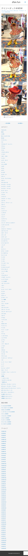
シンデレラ (3, 212)
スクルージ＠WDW (5, 417)
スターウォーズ (4, 230)
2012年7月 (3, 512)
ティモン (3, 261)
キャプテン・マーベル (5, 188)
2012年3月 (3, 516)
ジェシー (3, 216)
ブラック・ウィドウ (5, 309)
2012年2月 (3, 518)
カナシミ (3, 176)
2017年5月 (3, 459)
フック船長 (3, 299)
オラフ (2, 170)
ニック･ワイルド (4, 279)
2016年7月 (3, 467)
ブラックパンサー (5, 307)
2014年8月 (3, 491)
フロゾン (3, 305)
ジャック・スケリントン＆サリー (8, 222)
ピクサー (3, 293)
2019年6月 (3, 435)
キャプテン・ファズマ (5, 186)
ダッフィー (3, 249)
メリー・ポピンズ (5, 343)
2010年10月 (3, 540)
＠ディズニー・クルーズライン (7, 392)
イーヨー (3, 154)
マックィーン (4, 325)
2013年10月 (3, 502)
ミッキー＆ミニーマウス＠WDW (8, 411)
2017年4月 (3, 461)
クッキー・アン (4, 192)
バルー (2, 285)
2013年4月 (3, 504)
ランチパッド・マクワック (6, 358)
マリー (2, 331)
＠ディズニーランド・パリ (6, 390)
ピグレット (3, 295)
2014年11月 (3, 487)
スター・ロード (4, 232)
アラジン (3, 146)
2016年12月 (3, 463)
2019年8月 (3, 433)
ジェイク (3, 214)
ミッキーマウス (4, 335)
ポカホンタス (4, 323)
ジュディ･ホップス (5, 224)
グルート (3, 204)
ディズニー (4, 10)
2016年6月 (3, 469)
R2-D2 (2, 138)
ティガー (3, 259)
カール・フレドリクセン (6, 178)
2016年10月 (3, 465)
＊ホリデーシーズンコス (6, 380)
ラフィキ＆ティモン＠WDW (7, 407)
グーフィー (3, 206)
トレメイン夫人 (4, 271)
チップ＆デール (4, 253)
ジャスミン (3, 220)
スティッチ (3, 234)
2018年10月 (3, 441)
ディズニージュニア (5, 267)
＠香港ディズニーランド (6, 398)
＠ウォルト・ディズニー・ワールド (8, 386)
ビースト (3, 291)
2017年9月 (3, 455)
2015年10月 (3, 479)
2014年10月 (3, 489)
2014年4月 (3, 495)
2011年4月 (3, 532)
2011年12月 (3, 522)
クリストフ (3, 196)
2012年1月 (3, 520)
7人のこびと (3, 129)
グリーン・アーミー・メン (6, 202)
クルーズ (3, 200)
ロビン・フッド (4, 370)
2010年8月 (3, 544)
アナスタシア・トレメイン (6, 144)
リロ (2, 359)
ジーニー (3, 226)
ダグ (2, 247)
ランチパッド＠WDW (5, 419)
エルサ (2, 166)
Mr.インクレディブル (5, 136)
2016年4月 (3, 473)
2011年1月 (3, 536)
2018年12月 (3, 439)
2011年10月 (3, 524)
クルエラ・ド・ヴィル (5, 198)
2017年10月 (3, 453)
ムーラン (3, 339)
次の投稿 (20, 123)
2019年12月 (3, 431)
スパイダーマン (4, 240)
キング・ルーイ (4, 190)
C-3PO (2, 134)
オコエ (2, 168)
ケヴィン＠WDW (4, 413)
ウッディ (3, 158)
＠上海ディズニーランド (6, 394)
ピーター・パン (4, 297)
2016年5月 (3, 471)
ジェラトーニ (4, 218)
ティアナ (3, 257)
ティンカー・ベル (5, 263)
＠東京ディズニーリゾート (6, 396)
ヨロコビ (3, 349)
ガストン (3, 180)
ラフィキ (3, 353)
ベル (2, 321)
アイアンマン (4, 140)
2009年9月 (3, 548)
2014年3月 (3, 497)
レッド (2, 364)
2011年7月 (3, 530)
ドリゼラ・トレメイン (5, 277)
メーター (3, 345)
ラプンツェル (4, 355)
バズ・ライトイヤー (5, 283)
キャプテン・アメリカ (5, 184)
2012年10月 (3, 508)
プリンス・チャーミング (6, 311)
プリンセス (3, 313)
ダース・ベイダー (5, 251)
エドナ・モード (4, 160)
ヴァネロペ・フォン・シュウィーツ (8, 372)
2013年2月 (3, 506)
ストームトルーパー (5, 238)
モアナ (2, 347)
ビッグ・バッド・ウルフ (6, 289)
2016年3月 (3, 475)
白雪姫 (2, 376)
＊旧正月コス (4, 382)
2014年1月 (3, 499)
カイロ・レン (4, 174)
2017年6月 (3, 457)
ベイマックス (4, 319)
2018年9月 (3, 443)
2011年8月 (3, 528)
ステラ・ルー (4, 236)
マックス (3, 327)
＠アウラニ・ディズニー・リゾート (8, 384)
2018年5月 (3, 447)
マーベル (3, 333)
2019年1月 (3, 437)
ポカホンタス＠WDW (5, 409)
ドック (2, 273)
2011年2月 (3, 534)
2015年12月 (3, 477)
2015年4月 (3, 483)
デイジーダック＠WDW (6, 421)
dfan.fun (16, 2)
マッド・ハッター (5, 329)
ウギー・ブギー (4, 156)
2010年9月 (3, 542)
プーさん (3, 317)
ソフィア (3, 245)
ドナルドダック (4, 275)
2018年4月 (3, 449)
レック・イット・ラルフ (6, 362)
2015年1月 (3, 485)
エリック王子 (4, 164)
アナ (2, 142)
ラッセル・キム (4, 351)
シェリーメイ (4, 210)
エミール (3, 162)
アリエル (3, 148)
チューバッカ (4, 255)
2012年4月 (3, 514)
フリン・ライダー (5, 303)
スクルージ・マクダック (6, 228)
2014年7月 (3, 493)
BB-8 (2, 132)
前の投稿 (7, 123)
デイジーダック (10, 10)
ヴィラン (3, 374)
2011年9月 (3, 526)
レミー (2, 366)
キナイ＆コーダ (4, 182)
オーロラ (3, 172)
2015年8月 (3, 481)
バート (2, 287)
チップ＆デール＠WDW (6, 423)
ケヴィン (3, 208)
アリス (2, 150)
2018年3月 (3, 451)
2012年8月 (3, 510)
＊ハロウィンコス (5, 378)
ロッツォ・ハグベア (5, 368)
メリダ (2, 341)
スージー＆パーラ (5, 242)
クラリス (3, 194)
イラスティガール (5, 152)
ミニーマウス (4, 337)
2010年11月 (3, 538)
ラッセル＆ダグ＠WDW (6, 405)
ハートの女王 (4, 281)
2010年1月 (3, 546)
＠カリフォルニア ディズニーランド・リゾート (11, 388)
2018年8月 (3, 445)
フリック (3, 301)
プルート (3, 315)
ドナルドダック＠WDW (6, 415)
